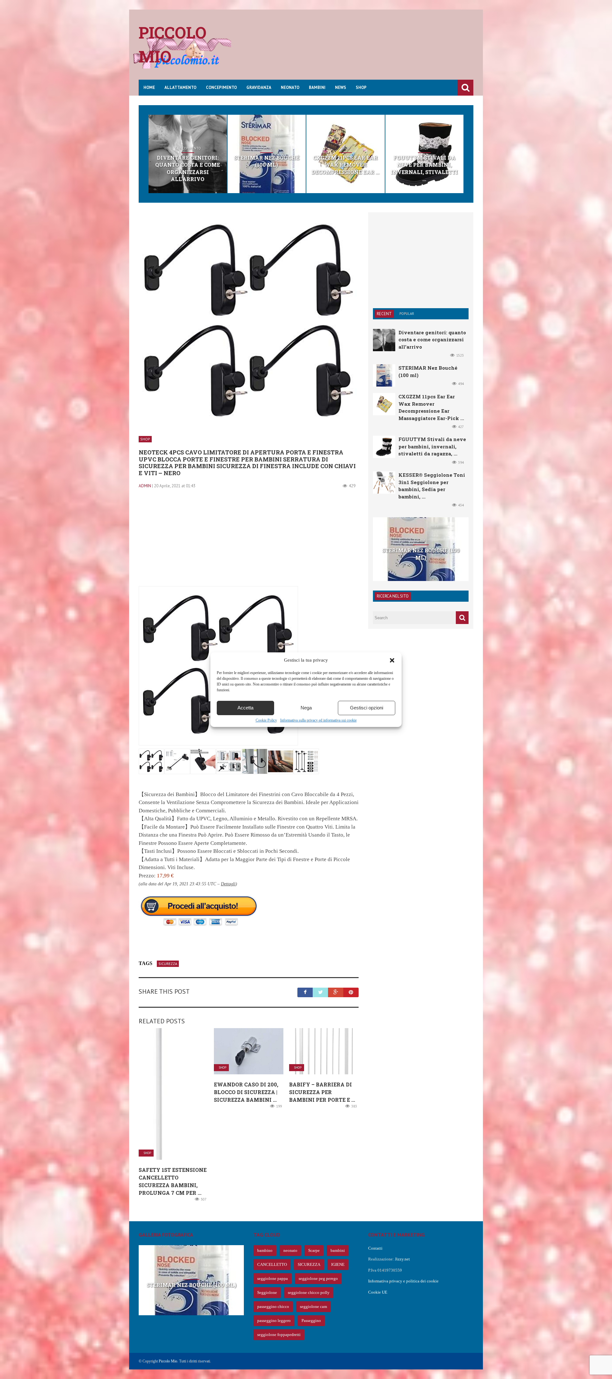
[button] (392, 660)
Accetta (245, 707)
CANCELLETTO (272, 1264)
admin (145, 486)
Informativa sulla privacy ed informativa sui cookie (318, 720)
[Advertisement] (357, 49)
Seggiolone (267, 1292)
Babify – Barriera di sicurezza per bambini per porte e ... (322, 1092)
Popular (406, 313)
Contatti (375, 1248)
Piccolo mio (173, 44)
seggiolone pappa (272, 1278)
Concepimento (221, 87)
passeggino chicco (273, 1306)
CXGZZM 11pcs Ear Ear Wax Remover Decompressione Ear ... (345, 164)
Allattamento (180, 87)
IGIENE (338, 1264)
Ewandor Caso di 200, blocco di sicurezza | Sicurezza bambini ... (246, 1092)
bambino (265, 1250)
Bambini (317, 87)
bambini (338, 1250)
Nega (306, 707)
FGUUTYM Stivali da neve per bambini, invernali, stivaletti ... (424, 168)
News (340, 87)
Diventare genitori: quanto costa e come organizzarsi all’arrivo (187, 168)
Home (149, 87)
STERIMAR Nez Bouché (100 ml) (266, 161)
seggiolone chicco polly (309, 1292)
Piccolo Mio (168, 1361)
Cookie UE (377, 1292)
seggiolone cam (313, 1306)
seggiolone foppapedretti (279, 1334)
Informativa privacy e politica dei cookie (403, 1281)
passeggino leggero (274, 1320)
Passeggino (311, 1320)
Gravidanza (258, 87)
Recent (384, 313)
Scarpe (314, 1250)
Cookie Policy (266, 720)
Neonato (290, 87)
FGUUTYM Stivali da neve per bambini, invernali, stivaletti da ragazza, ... (432, 446)
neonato (290, 1250)
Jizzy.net (402, 1259)
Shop (361, 87)
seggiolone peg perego (318, 1278)
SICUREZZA (167, 963)
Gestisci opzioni (366, 707)
